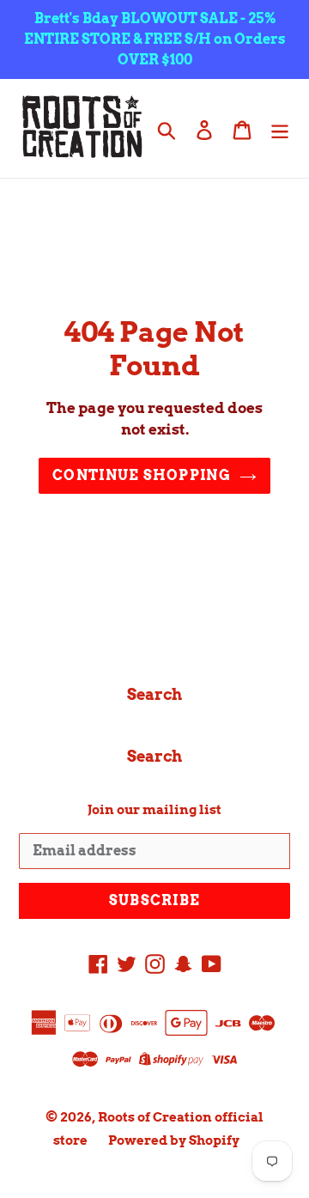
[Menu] (280, 128)
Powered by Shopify (173, 1140)
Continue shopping (141, 475)
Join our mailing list (154, 810)
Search (154, 694)
